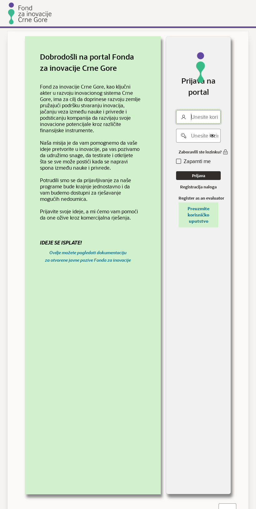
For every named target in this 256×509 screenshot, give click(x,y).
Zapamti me (197, 161)
